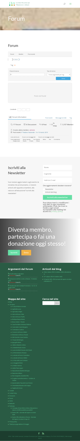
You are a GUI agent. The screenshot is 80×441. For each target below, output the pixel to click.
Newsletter (49, 189)
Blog (10, 302)
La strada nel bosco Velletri (19, 358)
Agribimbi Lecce (16, 309)
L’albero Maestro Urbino (19, 345)
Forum (12, 54)
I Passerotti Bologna (17, 340)
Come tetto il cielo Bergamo (20, 327)
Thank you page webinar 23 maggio (19, 424)
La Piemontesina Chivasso (19, 353)
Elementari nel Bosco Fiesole (20, 335)
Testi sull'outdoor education (16, 274)
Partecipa (12, 406)
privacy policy (57, 211)
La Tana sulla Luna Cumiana (19, 360)
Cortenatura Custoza (18, 329)
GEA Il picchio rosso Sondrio (20, 337)
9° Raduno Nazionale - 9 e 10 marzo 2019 (34, 132)
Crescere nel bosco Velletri (19, 332)
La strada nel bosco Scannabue (20, 355)
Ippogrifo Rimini (16, 342)
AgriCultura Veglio (17, 311)
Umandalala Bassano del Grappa (21, 385)
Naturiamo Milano (17, 373)
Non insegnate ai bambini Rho (20, 376)
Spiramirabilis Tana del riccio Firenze (22, 383)
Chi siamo (12, 304)
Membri (21, 54)
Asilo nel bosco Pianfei (18, 317)
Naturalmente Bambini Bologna (21, 371)
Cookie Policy (13, 393)
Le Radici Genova (17, 365)
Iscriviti (14, 253)
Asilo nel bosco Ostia (18, 314)
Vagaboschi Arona (17, 388)
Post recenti (31, 54)
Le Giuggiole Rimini (17, 363)
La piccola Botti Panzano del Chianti (22, 350)
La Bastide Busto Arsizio (19, 347)
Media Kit (11, 403)
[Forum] (10, 59)
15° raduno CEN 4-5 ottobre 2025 (53, 276)
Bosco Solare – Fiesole (18, 322)
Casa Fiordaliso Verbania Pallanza (21, 324)
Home (11, 401)
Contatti (11, 391)
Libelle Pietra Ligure (17, 368)
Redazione (12, 275)
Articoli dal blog (51, 192)
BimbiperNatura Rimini (18, 319)
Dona (26, 253)
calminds (32, 130)
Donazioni (12, 396)
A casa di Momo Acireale (19, 306)
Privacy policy (13, 422)
